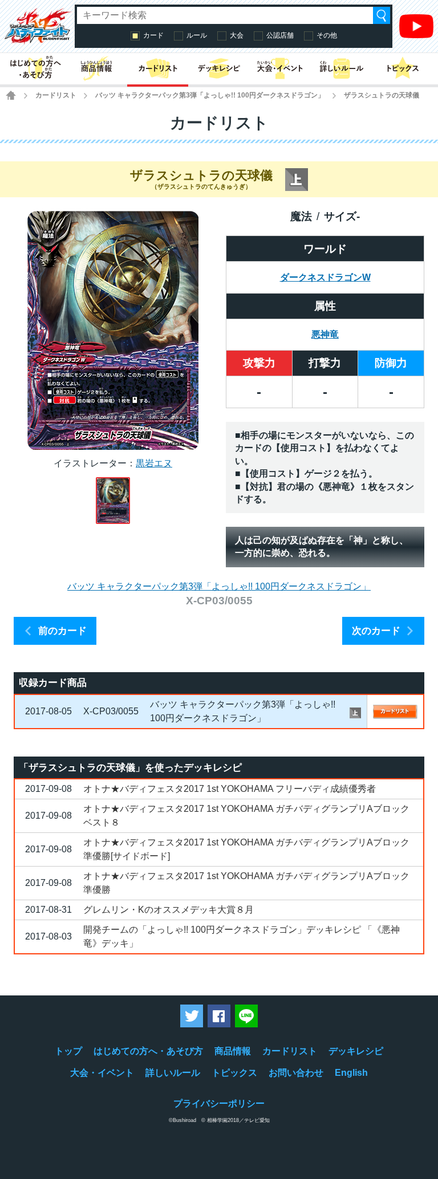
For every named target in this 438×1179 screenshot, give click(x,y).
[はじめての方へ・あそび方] (35, 68)
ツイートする (191, 1016)
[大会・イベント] (280, 68)
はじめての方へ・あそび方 (148, 1051)
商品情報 (232, 1051)
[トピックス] (402, 68)
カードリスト (55, 95)
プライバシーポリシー (219, 1103)
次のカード (376, 630)
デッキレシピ (355, 1051)
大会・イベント (102, 1073)
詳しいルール (172, 1073)
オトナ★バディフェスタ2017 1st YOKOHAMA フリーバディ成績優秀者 (229, 789)
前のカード (62, 630)
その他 (327, 35)
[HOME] (11, 95)
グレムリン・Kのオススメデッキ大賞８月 (168, 909)
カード (153, 35)
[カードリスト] (157, 68)
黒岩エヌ (154, 463)
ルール (196, 35)
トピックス (234, 1073)
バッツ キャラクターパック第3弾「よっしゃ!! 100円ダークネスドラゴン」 (210, 95)
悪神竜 (325, 334)
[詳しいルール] (341, 68)
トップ (68, 1051)
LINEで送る (246, 1016)
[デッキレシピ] (218, 68)
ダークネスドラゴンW (325, 277)
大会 (237, 35)
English (351, 1073)
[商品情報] (96, 68)
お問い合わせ (296, 1073)
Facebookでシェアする (219, 1016)
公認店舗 (280, 35)
